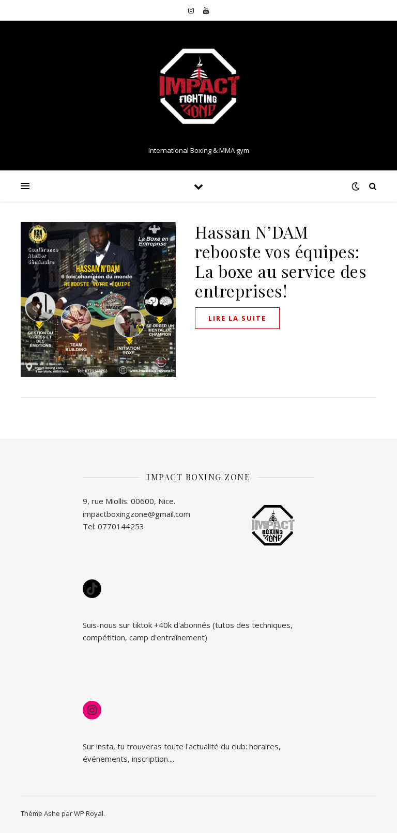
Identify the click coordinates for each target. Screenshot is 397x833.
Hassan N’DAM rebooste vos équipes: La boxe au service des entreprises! (281, 261)
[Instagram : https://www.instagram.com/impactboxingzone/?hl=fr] (92, 710)
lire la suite (237, 318)
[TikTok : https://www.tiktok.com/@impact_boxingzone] (92, 588)
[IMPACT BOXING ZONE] (198, 87)
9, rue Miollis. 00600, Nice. (129, 501)
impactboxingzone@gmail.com (136, 514)
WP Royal (88, 813)
